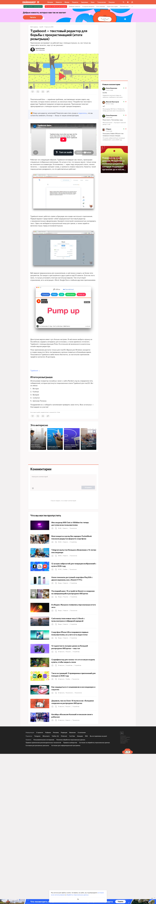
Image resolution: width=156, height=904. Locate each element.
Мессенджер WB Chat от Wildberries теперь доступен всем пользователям (114, 110)
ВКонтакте (46, 736)
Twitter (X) (55, 736)
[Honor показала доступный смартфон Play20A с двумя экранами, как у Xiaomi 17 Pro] (63, 580)
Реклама (56, 732)
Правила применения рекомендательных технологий (43, 742)
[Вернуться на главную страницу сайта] (29, 2)
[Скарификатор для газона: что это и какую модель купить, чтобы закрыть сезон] (63, 662)
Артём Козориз (40, 48)
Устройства (73, 542)
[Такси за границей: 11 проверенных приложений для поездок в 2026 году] (63, 676)
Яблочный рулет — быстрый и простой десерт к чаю (114, 123)
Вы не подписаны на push (98, 736)
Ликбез (65, 569)
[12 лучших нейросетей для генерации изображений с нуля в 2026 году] (63, 566)
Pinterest (64, 736)
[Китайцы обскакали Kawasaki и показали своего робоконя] (63, 717)
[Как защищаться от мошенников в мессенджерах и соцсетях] (63, 690)
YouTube (72, 736)
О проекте (39, 732)
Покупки (65, 597)
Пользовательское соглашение (43, 740)
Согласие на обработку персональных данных (94, 742)
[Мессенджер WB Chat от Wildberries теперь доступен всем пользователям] (63, 525)
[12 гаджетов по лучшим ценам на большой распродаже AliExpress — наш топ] (63, 649)
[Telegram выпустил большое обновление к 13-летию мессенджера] (63, 553)
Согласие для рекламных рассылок (37, 745)
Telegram (37, 736)
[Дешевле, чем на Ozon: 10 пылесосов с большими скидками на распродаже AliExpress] (63, 703)
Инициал (80, 736)
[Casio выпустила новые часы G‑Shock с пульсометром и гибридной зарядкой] (63, 621)
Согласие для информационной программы (65, 745)
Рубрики (48, 732)
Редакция (64, 732)
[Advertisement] (63, 363)
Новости (65, 528)
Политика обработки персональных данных (70, 740)
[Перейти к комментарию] (114, 93)
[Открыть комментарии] (56, 528)
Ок (78, 899)
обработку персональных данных (77, 895)
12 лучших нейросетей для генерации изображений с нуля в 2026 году (114, 139)
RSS (86, 736)
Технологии (73, 528)
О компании (82, 732)
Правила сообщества (70, 742)
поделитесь (82, 113)
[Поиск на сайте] (123, 2)
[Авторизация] (132, 2)
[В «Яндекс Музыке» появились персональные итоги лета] (63, 607)
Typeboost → (35, 371)
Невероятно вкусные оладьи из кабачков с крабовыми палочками (113, 96)
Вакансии (72, 732)
